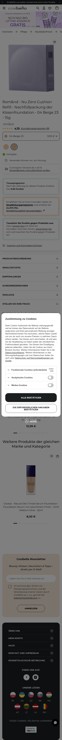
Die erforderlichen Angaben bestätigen (31, 408)
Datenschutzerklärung (14, 353)
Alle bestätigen (31, 397)
